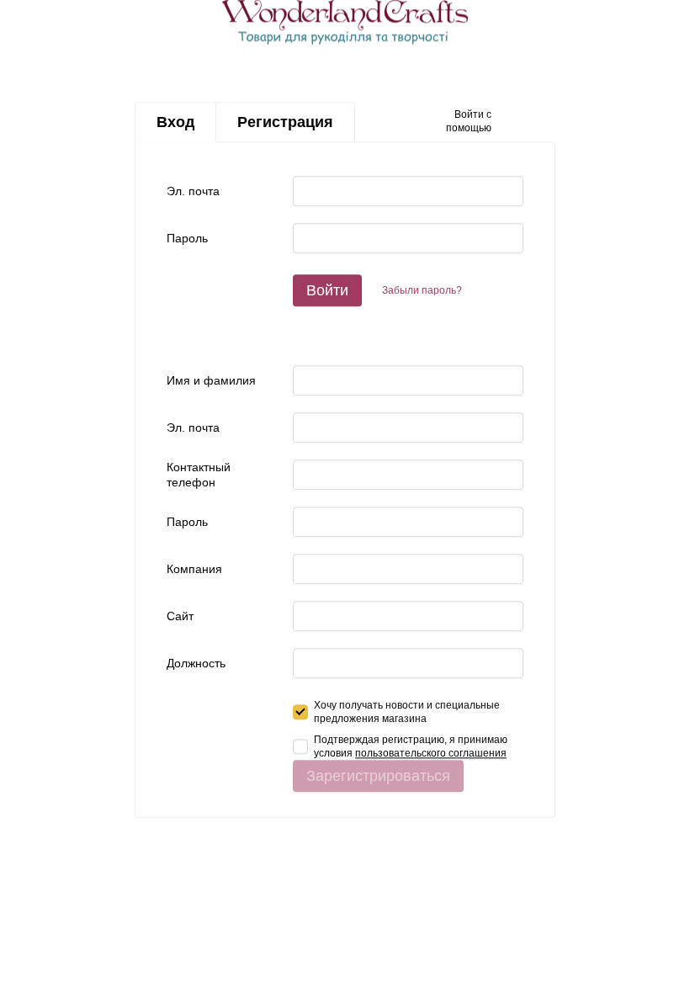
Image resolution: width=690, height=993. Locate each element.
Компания (194, 569)
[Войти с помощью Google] (537, 122)
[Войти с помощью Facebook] (510, 122)
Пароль (187, 238)
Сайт (180, 616)
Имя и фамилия (211, 380)
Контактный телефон (199, 474)
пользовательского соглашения (431, 753)
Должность (196, 663)
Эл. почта (193, 191)
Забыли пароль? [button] (422, 290)
